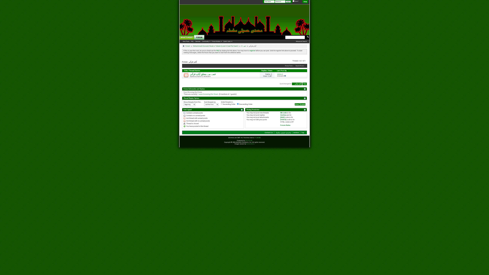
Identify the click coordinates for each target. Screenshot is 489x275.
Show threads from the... (193, 102)
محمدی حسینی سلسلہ (283, 133)
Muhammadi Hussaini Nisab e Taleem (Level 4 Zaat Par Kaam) (215, 46)
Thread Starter (194, 71)
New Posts (186, 41)
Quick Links (227, 41)
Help (305, 2)
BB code (283, 113)
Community (205, 41)
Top (304, 84)
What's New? (187, 37)
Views (270, 71)
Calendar (197, 41)
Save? (296, 1)
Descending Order (245, 104)
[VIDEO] (283, 120)
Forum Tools (289, 65)
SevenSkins (250, 144)
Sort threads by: (210, 102)
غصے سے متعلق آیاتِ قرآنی (203, 74)
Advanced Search (301, 41)
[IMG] (282, 117)
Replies (264, 71)
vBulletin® (248, 140)
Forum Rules (285, 125)
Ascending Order (229, 104)
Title (185, 71)
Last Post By (282, 71)
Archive (296, 133)
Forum (199, 37)
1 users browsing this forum (208, 94)
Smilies (283, 115)
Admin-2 (200, 76)
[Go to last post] (285, 76)
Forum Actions (216, 41)
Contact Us (269, 133)
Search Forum (300, 65)
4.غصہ (243, 46)
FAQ (192, 41)
